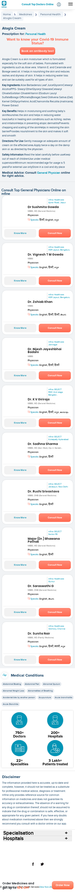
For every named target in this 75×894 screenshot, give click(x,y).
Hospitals (46, 846)
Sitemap (47, 856)
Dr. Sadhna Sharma (43, 444)
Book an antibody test (37, 51)
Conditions (38, 849)
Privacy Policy (31, 856)
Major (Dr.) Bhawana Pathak (44, 540)
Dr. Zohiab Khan (40, 302)
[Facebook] (33, 866)
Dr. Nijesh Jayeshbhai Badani (44, 350)
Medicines (54, 849)
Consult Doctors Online (24, 846)
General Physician (49, 173)
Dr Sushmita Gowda (43, 207)
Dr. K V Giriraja (39, 399)
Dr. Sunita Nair (39, 633)
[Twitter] (42, 866)
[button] (58, 5)
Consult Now (55, 233)
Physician (33, 215)
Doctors (59, 846)
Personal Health (35, 34)
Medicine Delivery (18, 852)
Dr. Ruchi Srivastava (43, 491)
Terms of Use (59, 852)
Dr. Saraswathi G (41, 586)
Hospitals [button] (13, 838)
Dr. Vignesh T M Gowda (45, 254)
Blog (34, 852)
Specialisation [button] (18, 833)
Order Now (63, 885)
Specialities (22, 849)
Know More (20, 233)
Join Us (44, 852)
